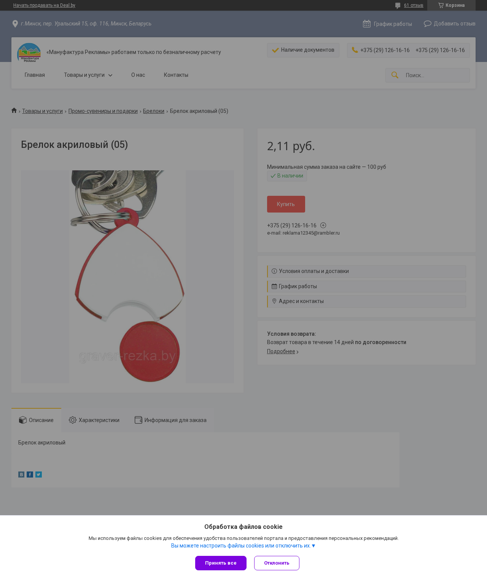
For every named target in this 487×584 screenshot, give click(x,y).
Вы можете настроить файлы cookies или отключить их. (241, 546)
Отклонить (277, 563)
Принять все (221, 563)
